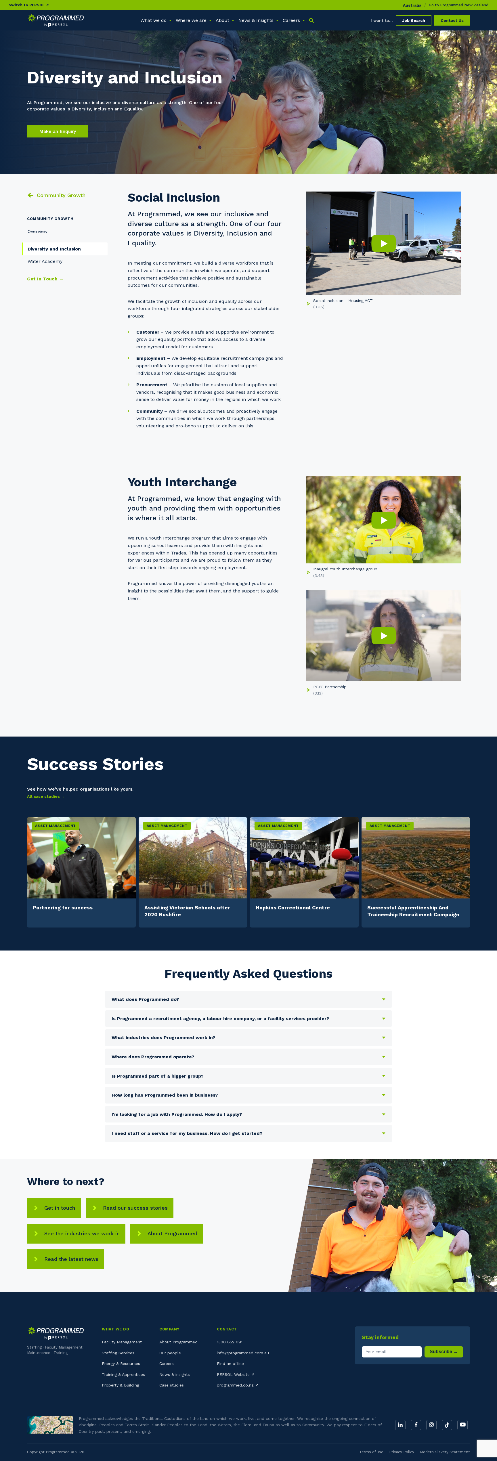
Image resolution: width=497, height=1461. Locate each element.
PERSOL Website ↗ (236, 1374)
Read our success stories (135, 1208)
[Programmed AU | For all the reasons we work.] (56, 20)
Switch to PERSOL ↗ (29, 5)
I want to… (382, 20)
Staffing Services (118, 1353)
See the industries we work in (82, 1233)
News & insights (174, 1374)
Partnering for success (63, 907)
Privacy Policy (401, 1452)
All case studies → (46, 796)
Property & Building (120, 1385)
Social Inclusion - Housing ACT (343, 300)
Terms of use (371, 1452)
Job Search (413, 20)
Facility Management (122, 1342)
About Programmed (172, 1233)
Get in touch (59, 1208)
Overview (37, 231)
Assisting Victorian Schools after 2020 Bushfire (187, 910)
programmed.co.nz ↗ (238, 1385)
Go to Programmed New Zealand (458, 5)
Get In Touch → (45, 279)
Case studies (171, 1385)
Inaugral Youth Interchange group (345, 569)
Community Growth (61, 195)
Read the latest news (71, 1259)
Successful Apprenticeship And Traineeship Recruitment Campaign (413, 910)
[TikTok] (447, 1425)
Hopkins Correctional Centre (293, 907)
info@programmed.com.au (243, 1353)
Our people (170, 1353)
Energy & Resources (121, 1363)
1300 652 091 (229, 1342)
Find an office (230, 1363)
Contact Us (452, 20)
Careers (166, 1363)
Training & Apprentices (123, 1374)
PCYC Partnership (330, 686)
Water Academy (45, 261)
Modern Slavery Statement (445, 1452)
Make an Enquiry (57, 131)
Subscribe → (444, 1351)
